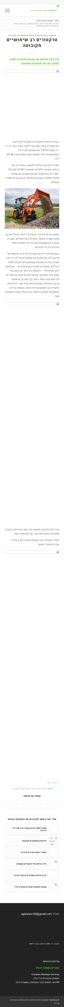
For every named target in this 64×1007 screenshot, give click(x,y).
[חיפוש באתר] (15, 10)
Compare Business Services (45, 974)
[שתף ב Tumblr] (26, 804)
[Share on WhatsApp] (44, 804)
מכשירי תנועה (30, 789)
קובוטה (55, 142)
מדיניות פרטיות (51, 961)
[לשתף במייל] (8, 804)
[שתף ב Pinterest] (38, 804)
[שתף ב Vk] (20, 804)
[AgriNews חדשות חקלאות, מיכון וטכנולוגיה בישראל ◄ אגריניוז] (37, 10)
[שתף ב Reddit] (14, 804)
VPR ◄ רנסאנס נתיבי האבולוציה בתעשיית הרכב (37, 982)
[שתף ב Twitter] (50, 804)
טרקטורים (38, 35)
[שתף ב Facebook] (56, 804)
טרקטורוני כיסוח (49, 35)
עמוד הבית (12, 35)
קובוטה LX (15, 789)
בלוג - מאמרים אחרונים (48, 20)
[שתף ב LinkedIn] (32, 804)
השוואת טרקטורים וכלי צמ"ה (46, 978)
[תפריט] (8, 10)
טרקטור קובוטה (41, 789)
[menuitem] (15, 10)
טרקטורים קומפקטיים (25, 35)
